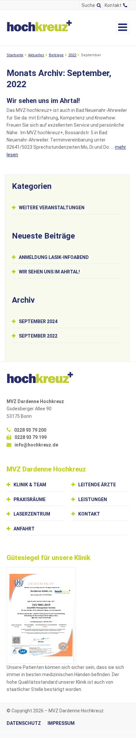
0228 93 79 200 (30, 430)
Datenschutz (24, 723)
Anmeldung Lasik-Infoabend (54, 257)
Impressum (61, 723)
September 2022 (38, 336)
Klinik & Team (30, 484)
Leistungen (92, 499)
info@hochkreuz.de (36, 444)
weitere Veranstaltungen (52, 207)
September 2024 (38, 321)
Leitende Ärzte (97, 484)
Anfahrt (24, 528)
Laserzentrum (32, 514)
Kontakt (113, 5)
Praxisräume (30, 499)
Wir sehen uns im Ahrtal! (43, 101)
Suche (88, 5)
